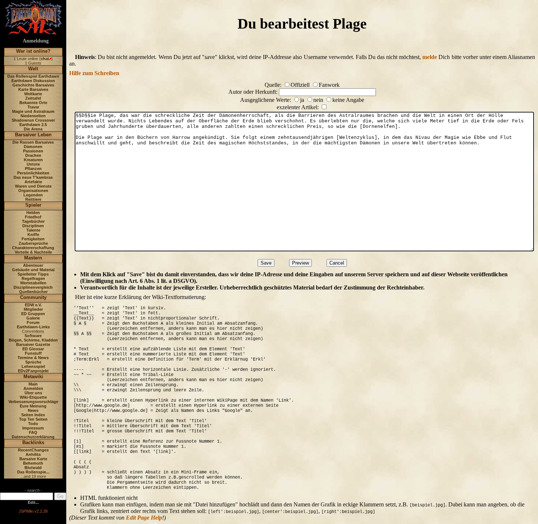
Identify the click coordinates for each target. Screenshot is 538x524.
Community (33, 297)
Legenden (33, 195)
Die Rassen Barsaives (33, 142)
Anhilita (33, 454)
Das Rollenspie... (33, 472)
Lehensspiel (33, 366)
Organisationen (33, 190)
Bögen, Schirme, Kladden (33, 340)
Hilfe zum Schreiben (94, 73)
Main (33, 384)
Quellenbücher (33, 291)
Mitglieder (33, 309)
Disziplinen (33, 226)
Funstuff (33, 353)
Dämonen (33, 146)
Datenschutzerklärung (33, 437)
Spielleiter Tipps (33, 274)
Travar (33, 107)
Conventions (33, 331)
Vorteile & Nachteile (33, 252)
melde (429, 57)
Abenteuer (33, 265)
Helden (33, 212)
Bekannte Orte (33, 102)
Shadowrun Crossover (33, 120)
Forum (33, 322)
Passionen (33, 151)
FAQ (33, 432)
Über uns (33, 393)
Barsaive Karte (33, 459)
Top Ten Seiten (33, 419)
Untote (33, 164)
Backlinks (33, 442)
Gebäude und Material (33, 269)
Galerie (33, 318)
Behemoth (33, 463)
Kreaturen (33, 160)
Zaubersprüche (33, 243)
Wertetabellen (33, 283)
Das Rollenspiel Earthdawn (33, 76)
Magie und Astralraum (33, 111)
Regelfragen (33, 278)
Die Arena (33, 129)
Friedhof (33, 217)
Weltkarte (33, 94)
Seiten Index (33, 415)
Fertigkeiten (33, 239)
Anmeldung (36, 41)
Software (33, 335)
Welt (33, 68)
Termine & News (33, 357)
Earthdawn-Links (33, 327)
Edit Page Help (144, 517)
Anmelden (33, 388)
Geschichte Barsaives (33, 85)
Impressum (33, 428)
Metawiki (33, 376)
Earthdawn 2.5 (33, 124)
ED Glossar (33, 349)
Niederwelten (33, 116)
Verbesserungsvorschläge (33, 401)
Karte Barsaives (33, 89)
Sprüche (33, 362)
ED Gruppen (33, 313)
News (33, 410)
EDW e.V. (33, 305)
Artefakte (33, 182)
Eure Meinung (33, 406)
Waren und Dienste (33, 186)
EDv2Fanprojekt (33, 371)
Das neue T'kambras (33, 177)
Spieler (33, 205)
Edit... (33, 502)
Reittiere (33, 199)
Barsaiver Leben (33, 134)
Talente (33, 230)
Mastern (33, 258)
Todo (33, 423)
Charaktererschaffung (33, 248)
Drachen (33, 155)
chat (45, 58)
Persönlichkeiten (33, 173)
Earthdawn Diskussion (33, 80)
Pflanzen (33, 168)
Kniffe (33, 234)
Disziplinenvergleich (33, 287)
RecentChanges (33, 450)
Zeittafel (33, 98)
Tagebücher (33, 221)
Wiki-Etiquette (33, 397)
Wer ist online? (33, 51)
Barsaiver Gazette (33, 344)
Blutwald (33, 467)
